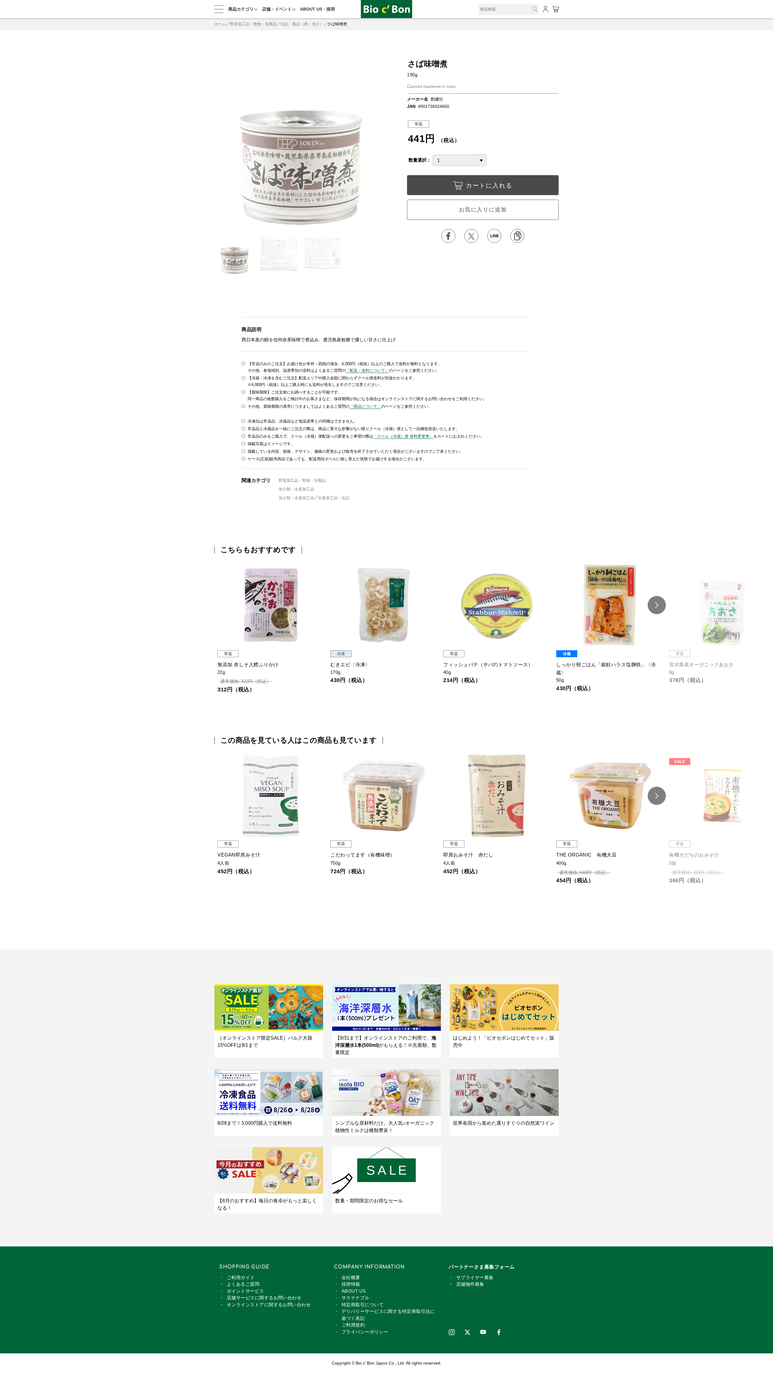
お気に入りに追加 (483, 210)
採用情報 (351, 1284)
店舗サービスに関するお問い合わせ (264, 1297)
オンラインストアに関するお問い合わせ (269, 1304)
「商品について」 (365, 406)
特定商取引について (362, 1304)
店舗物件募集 (470, 1284)
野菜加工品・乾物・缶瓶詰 (253, 24)
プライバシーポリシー (365, 1331)
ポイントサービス (245, 1291)
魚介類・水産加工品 (296, 489)
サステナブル (356, 1297)
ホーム (220, 24)
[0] (555, 9)
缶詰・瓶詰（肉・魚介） (302, 24)
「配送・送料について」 (367, 370)
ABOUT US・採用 (317, 9)
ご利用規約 (353, 1324)
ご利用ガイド (241, 1277)
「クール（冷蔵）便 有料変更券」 (403, 436)
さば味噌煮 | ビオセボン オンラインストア (386, 9)
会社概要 (351, 1277)
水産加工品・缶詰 (333, 498)
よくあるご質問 (243, 1284)
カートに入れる (489, 185)
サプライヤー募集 (475, 1277)
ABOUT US (354, 1291)
